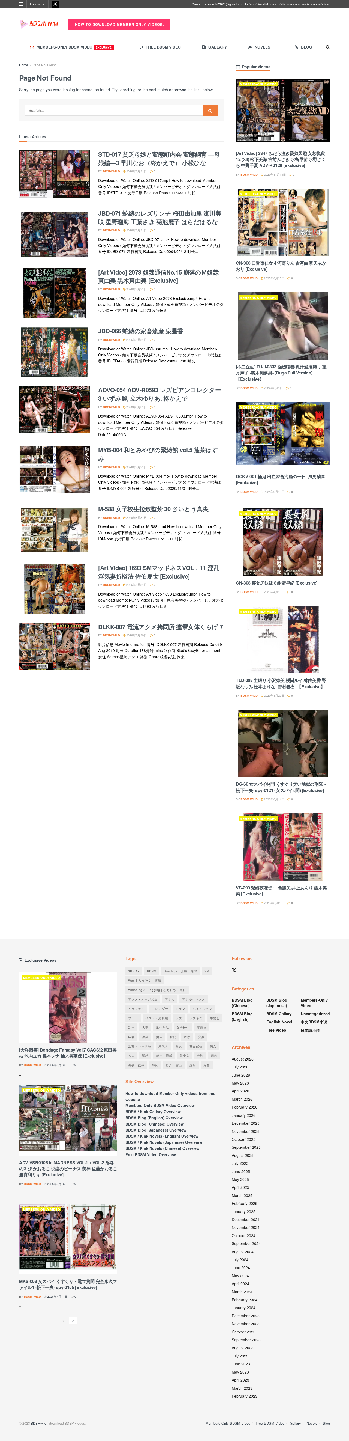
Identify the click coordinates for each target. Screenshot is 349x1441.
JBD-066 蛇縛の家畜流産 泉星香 (140, 330)
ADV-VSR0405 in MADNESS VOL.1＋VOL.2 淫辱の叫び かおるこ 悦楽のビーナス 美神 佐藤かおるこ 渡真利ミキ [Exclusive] (68, 1168)
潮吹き (163, 1046)
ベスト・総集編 (156, 1018)
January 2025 (243, 1211)
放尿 (187, 1037)
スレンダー (160, 1008)
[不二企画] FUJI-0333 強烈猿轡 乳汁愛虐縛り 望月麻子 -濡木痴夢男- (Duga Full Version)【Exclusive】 (281, 373)
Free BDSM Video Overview (150, 1154)
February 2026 (244, 1107)
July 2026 (240, 1067)
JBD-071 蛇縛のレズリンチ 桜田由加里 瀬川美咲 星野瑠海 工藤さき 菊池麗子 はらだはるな (159, 217)
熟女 (179, 1046)
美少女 (184, 1055)
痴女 (213, 1046)
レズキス (196, 1018)
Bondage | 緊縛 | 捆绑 (180, 971)
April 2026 (240, 1091)
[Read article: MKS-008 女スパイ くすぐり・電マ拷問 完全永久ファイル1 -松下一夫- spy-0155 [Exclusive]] (68, 1239)
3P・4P (134, 971)
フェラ (133, 1018)
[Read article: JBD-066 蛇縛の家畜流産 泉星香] (54, 352)
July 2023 (240, 1356)
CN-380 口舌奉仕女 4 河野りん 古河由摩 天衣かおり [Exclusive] (281, 266)
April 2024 (240, 1283)
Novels (262, 47)
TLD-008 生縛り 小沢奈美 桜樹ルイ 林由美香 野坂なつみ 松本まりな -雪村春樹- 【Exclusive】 (281, 683)
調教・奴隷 (136, 1065)
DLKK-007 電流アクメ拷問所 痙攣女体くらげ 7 (160, 626)
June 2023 (241, 1363)
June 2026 (241, 1075)
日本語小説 (310, 1030)
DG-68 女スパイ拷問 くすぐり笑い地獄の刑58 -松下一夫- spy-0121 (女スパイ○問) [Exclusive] (281, 787)
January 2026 (243, 1115)
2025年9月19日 (273, 491)
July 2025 (240, 1163)
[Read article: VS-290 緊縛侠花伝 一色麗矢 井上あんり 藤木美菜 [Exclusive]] (283, 847)
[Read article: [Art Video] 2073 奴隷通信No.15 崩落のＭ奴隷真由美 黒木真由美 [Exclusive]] (54, 293)
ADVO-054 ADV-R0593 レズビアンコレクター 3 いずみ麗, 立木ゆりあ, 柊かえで (159, 394)
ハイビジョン (202, 1008)
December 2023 (246, 1315)
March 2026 (242, 1099)
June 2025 (241, 1171)
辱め (155, 1065)
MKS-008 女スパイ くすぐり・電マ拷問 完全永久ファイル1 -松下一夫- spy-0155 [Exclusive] (68, 1284)
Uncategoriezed (315, 1013)
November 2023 (246, 1323)
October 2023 (243, 1332)
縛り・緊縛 (164, 1055)
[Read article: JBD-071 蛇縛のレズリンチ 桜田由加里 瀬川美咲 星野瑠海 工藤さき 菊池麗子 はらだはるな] (54, 234)
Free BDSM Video (163, 47)
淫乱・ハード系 (139, 1046)
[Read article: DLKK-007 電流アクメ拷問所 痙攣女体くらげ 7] (54, 648)
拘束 (159, 1037)
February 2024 (244, 1299)
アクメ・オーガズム (143, 999)
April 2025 (240, 1187)
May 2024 (240, 1275)
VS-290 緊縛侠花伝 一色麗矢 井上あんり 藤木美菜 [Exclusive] (281, 891)
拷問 (173, 1037)
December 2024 (246, 1219)
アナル (170, 999)
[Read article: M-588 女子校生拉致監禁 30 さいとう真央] (54, 530)
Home (23, 64)
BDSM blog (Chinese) (242, 1002)
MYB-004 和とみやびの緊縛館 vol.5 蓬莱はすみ (158, 454)
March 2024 (242, 1291)
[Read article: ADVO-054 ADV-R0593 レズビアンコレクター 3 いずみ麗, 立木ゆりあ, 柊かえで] (54, 411)
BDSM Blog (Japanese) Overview (155, 1130)
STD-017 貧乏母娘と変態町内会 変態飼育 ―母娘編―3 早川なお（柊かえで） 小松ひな (159, 158)
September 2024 (246, 1243)
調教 (214, 1055)
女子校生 (182, 1027)
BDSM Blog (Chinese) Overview (154, 1124)
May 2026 (240, 1083)
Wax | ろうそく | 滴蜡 (144, 980)
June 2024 (241, 1267)
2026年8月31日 (136, 171)
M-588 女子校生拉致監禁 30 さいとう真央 (153, 508)
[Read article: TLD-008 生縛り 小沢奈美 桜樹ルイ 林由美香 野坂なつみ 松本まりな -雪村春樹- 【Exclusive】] (283, 640)
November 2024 (246, 1227)
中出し (215, 1018)
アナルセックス (193, 999)
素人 (131, 1055)
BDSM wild (111, 171)
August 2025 (243, 1155)
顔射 (192, 1065)
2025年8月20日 (273, 278)
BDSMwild (38, 1423)
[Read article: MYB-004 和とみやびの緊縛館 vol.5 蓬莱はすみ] (54, 471)
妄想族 (202, 1027)
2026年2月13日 (57, 1064)
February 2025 (244, 1203)
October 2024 (243, 1235)
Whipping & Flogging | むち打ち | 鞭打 (157, 989)
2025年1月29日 (273, 695)
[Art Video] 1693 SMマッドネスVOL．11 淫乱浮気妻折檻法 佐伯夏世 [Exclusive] (158, 571)
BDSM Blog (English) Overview (154, 1117)
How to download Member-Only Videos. (119, 24)
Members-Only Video (258, 84)
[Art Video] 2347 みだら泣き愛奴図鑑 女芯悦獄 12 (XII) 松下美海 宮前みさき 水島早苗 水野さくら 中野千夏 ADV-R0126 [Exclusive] (281, 159)
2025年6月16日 (57, 1183)
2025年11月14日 (274, 174)
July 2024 (240, 1259)
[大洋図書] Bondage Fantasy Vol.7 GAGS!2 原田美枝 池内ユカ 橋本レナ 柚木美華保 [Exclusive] (68, 1053)
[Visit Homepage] (39, 24)
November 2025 (246, 1131)
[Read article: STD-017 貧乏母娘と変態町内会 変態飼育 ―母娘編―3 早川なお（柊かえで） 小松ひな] (54, 175)
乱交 (131, 1027)
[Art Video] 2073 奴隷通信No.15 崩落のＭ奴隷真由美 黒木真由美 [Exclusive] (158, 276)
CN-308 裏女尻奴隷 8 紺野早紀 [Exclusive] (276, 583)
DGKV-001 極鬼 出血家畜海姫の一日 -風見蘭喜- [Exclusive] (281, 479)
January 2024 (243, 1307)
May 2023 (240, 1372)
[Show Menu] (21, 4)
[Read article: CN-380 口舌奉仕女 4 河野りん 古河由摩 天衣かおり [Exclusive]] (283, 222)
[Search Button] (328, 47)
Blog (306, 47)
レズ (179, 1018)
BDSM (152, 971)
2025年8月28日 (273, 903)
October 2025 (243, 1139)
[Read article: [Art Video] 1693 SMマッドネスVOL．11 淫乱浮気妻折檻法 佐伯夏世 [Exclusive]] (54, 589)
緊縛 (145, 1055)
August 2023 (243, 1347)
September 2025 (246, 1147)
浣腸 (201, 1037)
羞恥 (200, 1055)
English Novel (279, 1022)
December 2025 (246, 1123)
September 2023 (246, 1339)
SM (206, 971)
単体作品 (162, 1027)
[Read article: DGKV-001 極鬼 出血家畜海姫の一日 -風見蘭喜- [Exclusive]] (283, 435)
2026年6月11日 (273, 799)
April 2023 (240, 1380)
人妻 (145, 1027)
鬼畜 (206, 1065)
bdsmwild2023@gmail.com (224, 4)
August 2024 (243, 1251)
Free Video (276, 1030)
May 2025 (240, 1179)
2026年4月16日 (273, 592)
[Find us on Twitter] (55, 4)
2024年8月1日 (273, 388)
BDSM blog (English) (242, 1016)
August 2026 (243, 1059)
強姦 (145, 1037)
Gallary (217, 47)
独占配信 (196, 1046)
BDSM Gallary (279, 1013)
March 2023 (242, 1388)
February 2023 (244, 1396)
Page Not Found (44, 64)
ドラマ (180, 1008)
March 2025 (242, 1195)
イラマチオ (136, 1008)
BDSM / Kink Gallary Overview (153, 1111)
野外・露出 (174, 1065)
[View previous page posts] (63, 1320)
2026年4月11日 (57, 1296)
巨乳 (131, 1037)
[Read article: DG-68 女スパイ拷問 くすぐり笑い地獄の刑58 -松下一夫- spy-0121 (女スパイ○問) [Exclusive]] (283, 743)
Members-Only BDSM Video (74, 47)
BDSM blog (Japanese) (276, 1002)
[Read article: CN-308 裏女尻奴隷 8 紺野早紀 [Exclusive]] (283, 542)
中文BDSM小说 (314, 1022)
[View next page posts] (73, 1320)
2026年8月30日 (136, 635)
